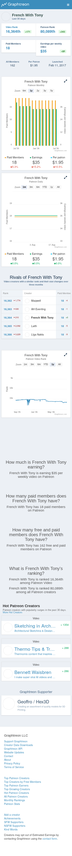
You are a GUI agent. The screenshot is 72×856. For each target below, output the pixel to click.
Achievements (12, 818)
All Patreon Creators (16, 796)
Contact (8, 756)
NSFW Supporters (14, 825)
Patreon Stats (12, 804)
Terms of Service (14, 767)
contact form (49, 838)
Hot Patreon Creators (16, 793)
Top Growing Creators (17, 789)
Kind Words (11, 829)
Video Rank (12, 27)
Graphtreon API (13, 748)
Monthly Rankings (14, 800)
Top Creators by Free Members (22, 782)
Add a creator (12, 814)
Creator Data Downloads (18, 745)
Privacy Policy (12, 763)
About (7, 759)
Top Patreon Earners (16, 785)
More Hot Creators (12, 612)
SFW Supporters (13, 822)
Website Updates (14, 752)
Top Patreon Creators (16, 778)
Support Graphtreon (16, 741)
